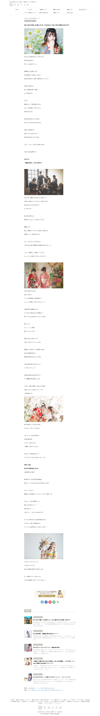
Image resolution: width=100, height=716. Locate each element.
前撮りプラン (70, 9)
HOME (16, 9)
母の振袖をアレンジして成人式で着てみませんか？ (42, 688)
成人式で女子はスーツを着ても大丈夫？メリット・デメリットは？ (52, 677)
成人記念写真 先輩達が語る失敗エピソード (45, 634)
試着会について (43, 9)
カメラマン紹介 (80, 699)
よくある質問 (31, 701)
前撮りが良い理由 (19, 699)
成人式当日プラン (83, 9)
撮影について (57, 12)
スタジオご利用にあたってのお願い (57, 701)
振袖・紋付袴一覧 (43, 12)
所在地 (46, 701)
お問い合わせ (70, 12)
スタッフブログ (39, 701)
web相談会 (69, 701)
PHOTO (73, 699)
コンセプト (30, 9)
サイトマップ (58, 703)
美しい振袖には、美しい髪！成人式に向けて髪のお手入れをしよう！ (47, 690)
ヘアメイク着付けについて (30, 12)
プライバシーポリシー (48, 703)
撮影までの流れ (56, 9)
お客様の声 (24, 701)
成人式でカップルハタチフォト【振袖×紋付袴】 (46, 647)
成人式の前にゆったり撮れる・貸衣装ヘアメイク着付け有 (50, 711)
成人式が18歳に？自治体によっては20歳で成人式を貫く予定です (51, 620)
